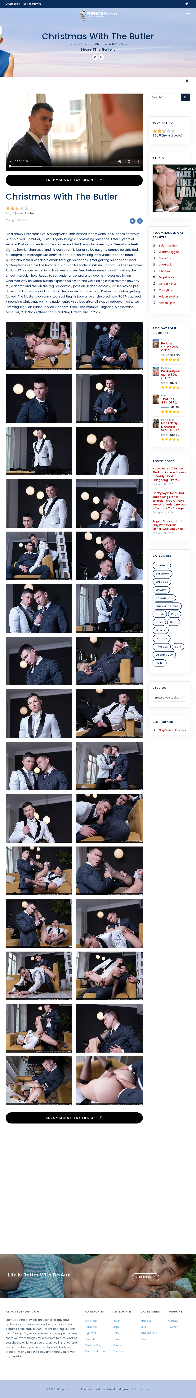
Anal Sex (162, 646)
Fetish (160, 614)
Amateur (162, 565)
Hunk (173, 622)
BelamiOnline (168, 245)
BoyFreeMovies (32, 3)
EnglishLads (166, 277)
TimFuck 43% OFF (168, 400)
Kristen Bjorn (167, 303)
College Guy (164, 598)
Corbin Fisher (167, 284)
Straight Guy (164, 655)
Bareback (162, 573)
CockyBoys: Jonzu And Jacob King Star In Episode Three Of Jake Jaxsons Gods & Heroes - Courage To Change (169, 500)
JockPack (165, 264)
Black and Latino (167, 606)
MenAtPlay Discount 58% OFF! (169, 426)
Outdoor (161, 638)
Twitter (173, 1327)
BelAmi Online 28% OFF (169, 346)
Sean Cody (166, 258)
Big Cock (162, 582)
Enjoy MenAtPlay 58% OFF (72, 180)
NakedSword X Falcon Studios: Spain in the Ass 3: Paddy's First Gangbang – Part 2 (169, 474)
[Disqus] (74, 1180)
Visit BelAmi (144, 1277)
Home (72, 44)
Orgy (174, 614)
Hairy (159, 622)
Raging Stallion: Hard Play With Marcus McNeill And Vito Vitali (168, 525)
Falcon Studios (169, 296)
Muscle (161, 630)
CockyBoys (166, 290)
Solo (178, 646)
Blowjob (161, 590)
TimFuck (164, 271)
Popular (85, 44)
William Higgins (169, 252)
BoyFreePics (13, 3)
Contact (174, 1321)
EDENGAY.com (141, 1389)
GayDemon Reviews (172, 730)
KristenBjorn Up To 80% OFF (170, 374)
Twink (159, 663)
